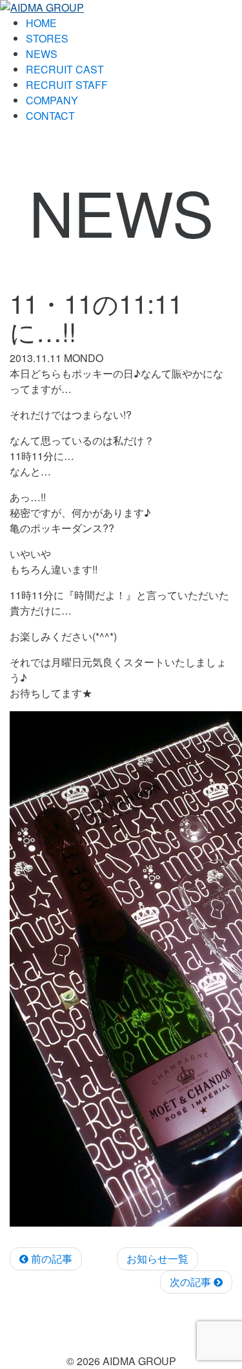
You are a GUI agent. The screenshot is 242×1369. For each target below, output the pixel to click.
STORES (47, 38)
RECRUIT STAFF (67, 84)
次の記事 (192, 1281)
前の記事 (50, 1258)
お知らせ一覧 (157, 1258)
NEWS (41, 53)
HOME (41, 22)
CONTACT (50, 115)
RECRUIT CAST (65, 69)
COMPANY (52, 100)
